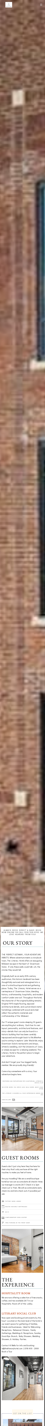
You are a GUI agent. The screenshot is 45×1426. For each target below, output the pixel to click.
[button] (41, 4)
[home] (8, 4)
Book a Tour (7, 1351)
